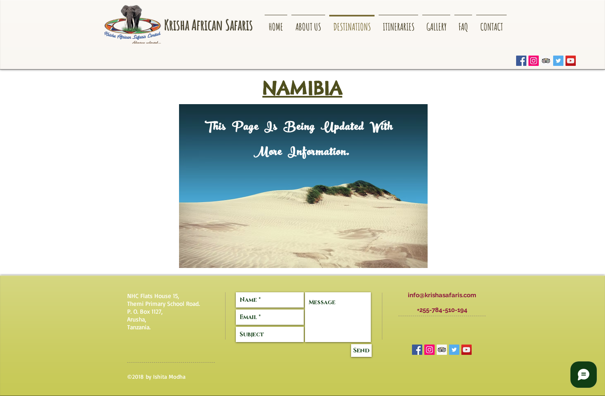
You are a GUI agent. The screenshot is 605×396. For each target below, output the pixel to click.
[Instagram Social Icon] (533, 61)
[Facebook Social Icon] (521, 61)
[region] (303, 186)
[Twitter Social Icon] (558, 61)
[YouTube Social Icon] (570, 61)
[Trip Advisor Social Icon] (546, 61)
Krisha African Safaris (208, 25)
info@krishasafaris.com (442, 295)
